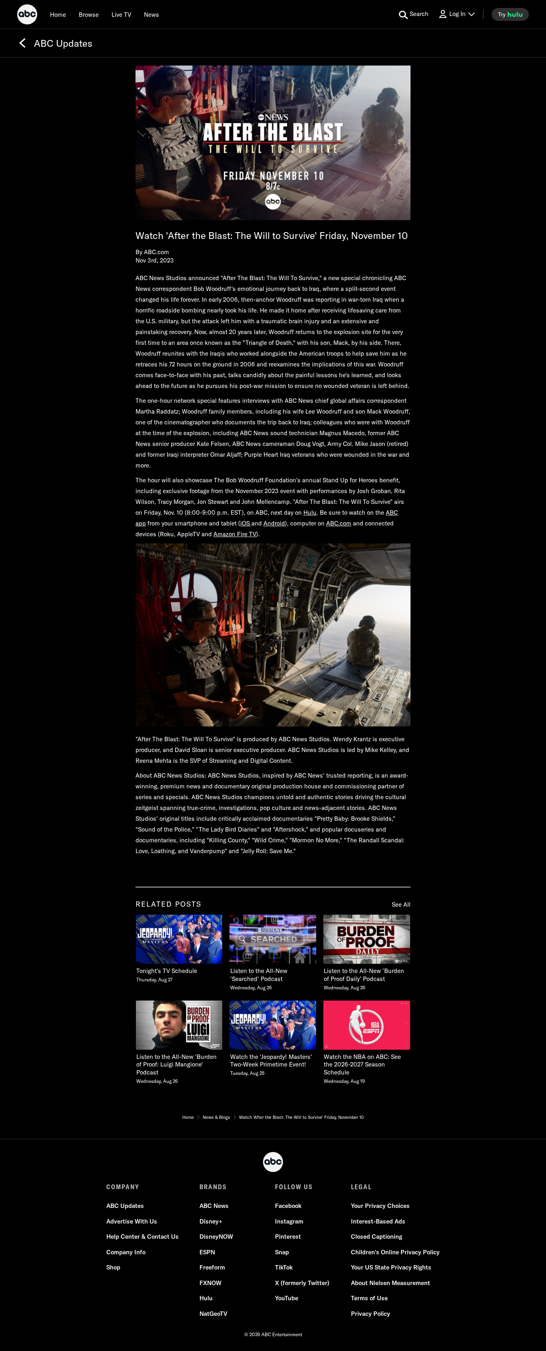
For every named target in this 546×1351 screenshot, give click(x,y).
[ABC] (27, 15)
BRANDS (213, 1186)
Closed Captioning (376, 1236)
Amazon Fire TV (234, 534)
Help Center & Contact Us (142, 1236)
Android (274, 523)
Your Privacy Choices (380, 1206)
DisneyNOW (216, 1236)
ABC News (214, 1206)
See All (401, 904)
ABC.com (338, 523)
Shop (113, 1267)
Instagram (289, 1221)
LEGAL (361, 1186)
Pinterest (288, 1236)
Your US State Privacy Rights (391, 1267)
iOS (245, 523)
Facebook (288, 1206)
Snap (282, 1252)
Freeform (212, 1267)
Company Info (125, 1252)
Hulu (310, 512)
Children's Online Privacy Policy (395, 1252)
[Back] (22, 43)
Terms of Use (369, 1298)
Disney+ (210, 1221)
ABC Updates (125, 1206)
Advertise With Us (131, 1221)
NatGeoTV (213, 1313)
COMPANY (122, 1186)
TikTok (284, 1267)
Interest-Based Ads (378, 1221)
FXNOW (210, 1283)
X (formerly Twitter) (302, 1283)
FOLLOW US (294, 1186)
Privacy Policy (370, 1313)
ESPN (207, 1252)
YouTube (286, 1298)
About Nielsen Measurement (390, 1283)
